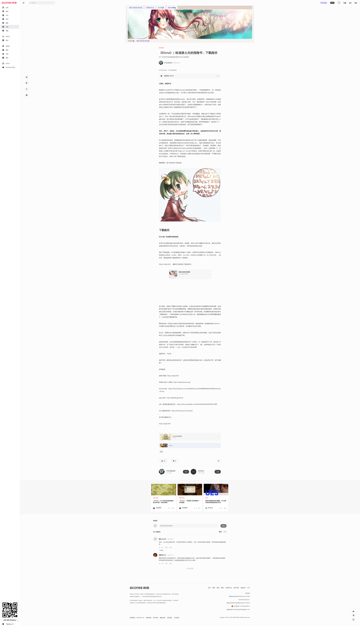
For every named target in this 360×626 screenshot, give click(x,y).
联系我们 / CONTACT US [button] (137, 617)
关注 (186, 472)
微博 (213, 588)
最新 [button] (225, 532)
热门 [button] (220, 532)
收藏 (345, 3)
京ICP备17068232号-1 (244, 599)
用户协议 (155, 617)
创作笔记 (161, 48)
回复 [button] (166, 547)
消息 (355, 3)
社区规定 (169, 617)
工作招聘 (176, 617)
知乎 (209, 588)
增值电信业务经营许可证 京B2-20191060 (239, 596)
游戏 (161, 451)
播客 (222, 588)
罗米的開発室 (170, 471)
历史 (350, 3)
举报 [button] (171, 547)
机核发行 (243, 588)
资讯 (206, 498)
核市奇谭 (236, 588)
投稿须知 (148, 617)
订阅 (217, 472)
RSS (249, 588)
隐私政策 (162, 617)
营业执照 (247, 593)
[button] (162, 76)
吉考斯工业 (228, 588)
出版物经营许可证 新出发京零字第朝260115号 (238, 609)
